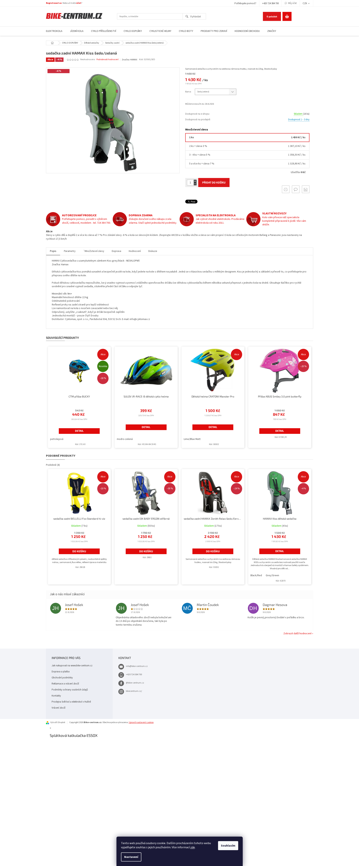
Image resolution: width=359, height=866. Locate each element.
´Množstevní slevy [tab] (93, 251)
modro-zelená (125, 439)
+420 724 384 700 (270, 3)
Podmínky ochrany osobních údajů (70, 689)
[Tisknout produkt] (285, 189)
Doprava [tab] (116, 251)
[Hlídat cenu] (305, 189)
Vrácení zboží (58, 708)
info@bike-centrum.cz (137, 666)
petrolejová (56, 439)
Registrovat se (54, 3)
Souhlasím (228, 846)
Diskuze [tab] (152, 251)
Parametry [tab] (70, 251)
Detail (79, 430)
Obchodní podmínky (62, 677)
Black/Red (256, 575)
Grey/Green (272, 575)
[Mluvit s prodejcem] (295, 189)
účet (78, 3)
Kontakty (56, 695)
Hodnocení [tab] (135, 251)
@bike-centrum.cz (135, 682)
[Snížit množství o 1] (195, 184)
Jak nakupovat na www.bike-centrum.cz (72, 665)
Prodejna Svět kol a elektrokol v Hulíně (71, 701)
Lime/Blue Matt (192, 439)
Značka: (129, 59)
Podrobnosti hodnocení (107, 59)
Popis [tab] (53, 251)
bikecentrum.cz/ (134, 691)
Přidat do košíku (214, 182)
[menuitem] (54, 31)
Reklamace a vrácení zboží (65, 683)
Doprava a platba (61, 671)
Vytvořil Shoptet (57, 722)
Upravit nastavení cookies (141, 722)
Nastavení (131, 857)
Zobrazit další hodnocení (297, 633)
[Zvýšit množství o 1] (195, 181)
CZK (305, 3)
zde (192, 847)
